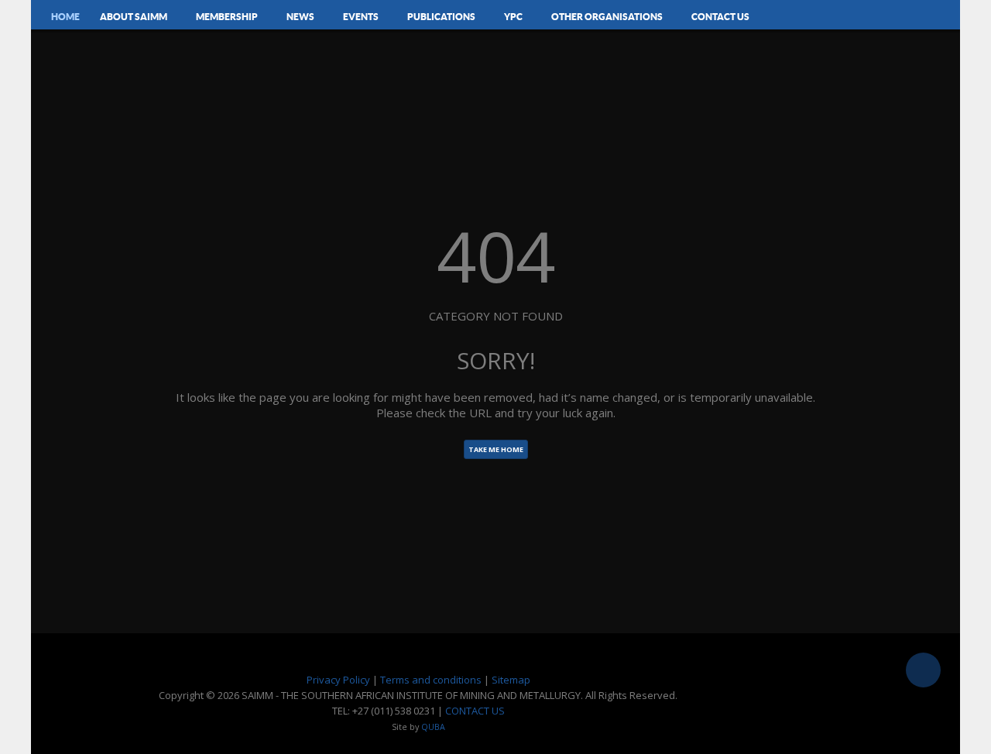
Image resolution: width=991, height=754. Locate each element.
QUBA (433, 726)
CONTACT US (475, 711)
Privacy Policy (338, 680)
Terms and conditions (431, 680)
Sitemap (511, 680)
